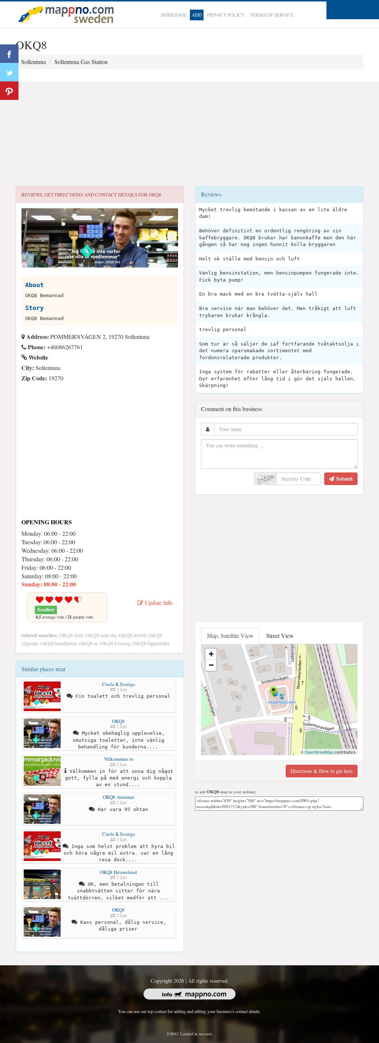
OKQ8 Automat (118, 797)
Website (37, 357)
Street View (280, 635)
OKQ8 (118, 721)
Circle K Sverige (118, 684)
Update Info (157, 602)
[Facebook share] (9, 53)
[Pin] (9, 90)
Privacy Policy (226, 14)
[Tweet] (9, 72)
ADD (197, 14)
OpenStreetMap (319, 752)
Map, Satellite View (230, 635)
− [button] (211, 665)
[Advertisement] (189, 134)
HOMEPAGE (174, 14)
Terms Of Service (272, 14)
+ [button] (211, 654)
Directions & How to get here (322, 770)
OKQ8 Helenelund (118, 872)
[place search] (66, 13)
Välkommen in (118, 759)
